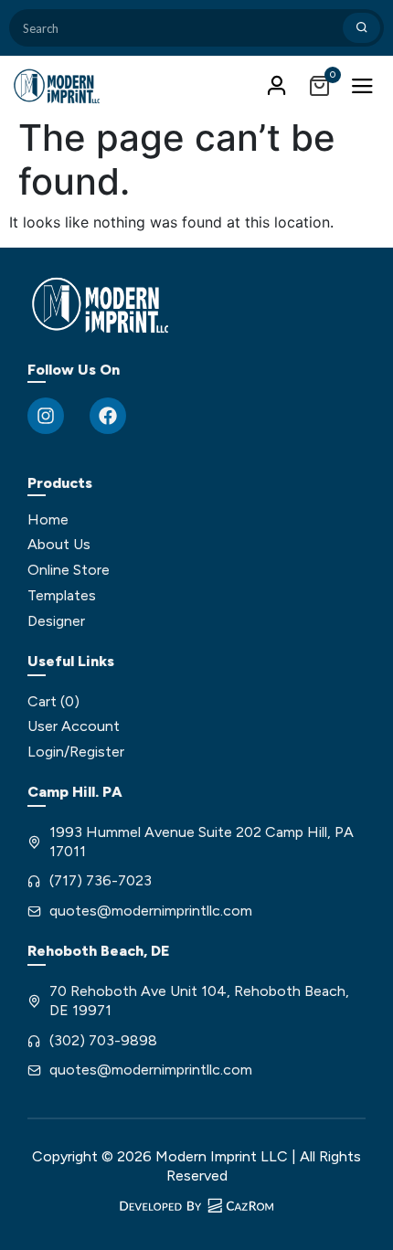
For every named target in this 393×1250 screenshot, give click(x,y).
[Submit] (361, 28)
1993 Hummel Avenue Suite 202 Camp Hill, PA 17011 (201, 841)
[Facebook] (108, 415)
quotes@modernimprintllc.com (150, 910)
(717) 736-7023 (100, 880)
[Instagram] (45, 415)
